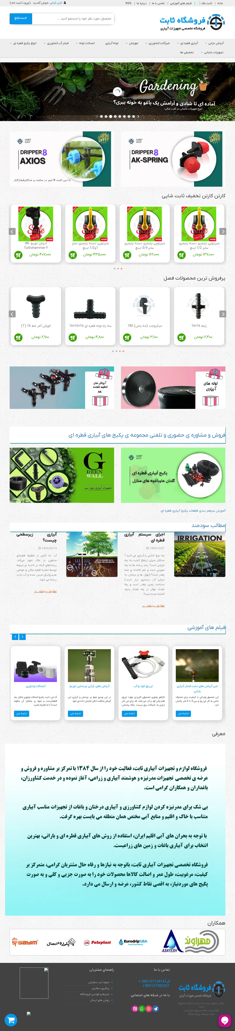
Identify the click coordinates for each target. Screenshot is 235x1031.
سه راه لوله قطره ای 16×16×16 (90, 326)
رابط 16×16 (199, 326)
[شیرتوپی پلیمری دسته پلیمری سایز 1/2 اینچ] (199, 224)
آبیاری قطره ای (189, 43)
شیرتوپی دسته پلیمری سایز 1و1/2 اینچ (90, 245)
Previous (222, 231)
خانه (220, 3)
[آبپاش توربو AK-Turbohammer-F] (35, 224)
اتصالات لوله (87, 43)
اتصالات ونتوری (35, 686)
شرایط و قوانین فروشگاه (94, 994)
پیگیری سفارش (100, 988)
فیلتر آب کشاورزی (58, 43)
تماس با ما (158, 3)
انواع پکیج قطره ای (24, 43)
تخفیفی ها (187, 52)
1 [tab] (120, 268)
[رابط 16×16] (199, 306)
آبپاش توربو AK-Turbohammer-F (36, 245)
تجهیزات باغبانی (214, 52)
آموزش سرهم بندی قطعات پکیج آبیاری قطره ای (193, 511)
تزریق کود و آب (143, 686)
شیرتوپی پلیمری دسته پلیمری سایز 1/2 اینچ (199, 245)
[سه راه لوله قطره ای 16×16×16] (90, 306)
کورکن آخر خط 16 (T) (36, 326)
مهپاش (133, 43)
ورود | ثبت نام (20, 3)
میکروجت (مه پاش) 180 (145, 326)
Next (12, 231)
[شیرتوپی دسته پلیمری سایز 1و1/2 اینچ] (90, 224)
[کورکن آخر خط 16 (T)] (35, 306)
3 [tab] (113, 268)
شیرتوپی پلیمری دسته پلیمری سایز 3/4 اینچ (144, 245)
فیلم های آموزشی (181, 3)
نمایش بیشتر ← (153, 606)
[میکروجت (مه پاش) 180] (144, 306)
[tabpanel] (199, 234)
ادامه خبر (183, 713)
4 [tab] (111, 350)
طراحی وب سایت (210, 1010)
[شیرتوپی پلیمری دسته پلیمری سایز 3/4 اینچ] (144, 224)
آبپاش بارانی (216, 43)
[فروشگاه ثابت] (191, 22)
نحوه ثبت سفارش (98, 982)
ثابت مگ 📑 (204, 3)
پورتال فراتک (194, 1013)
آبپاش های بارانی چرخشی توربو (89, 686)
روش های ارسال (99, 1000)
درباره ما (142, 3)
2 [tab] (117, 268)
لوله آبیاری (111, 43)
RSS (128, 3)
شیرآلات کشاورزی (159, 43)
